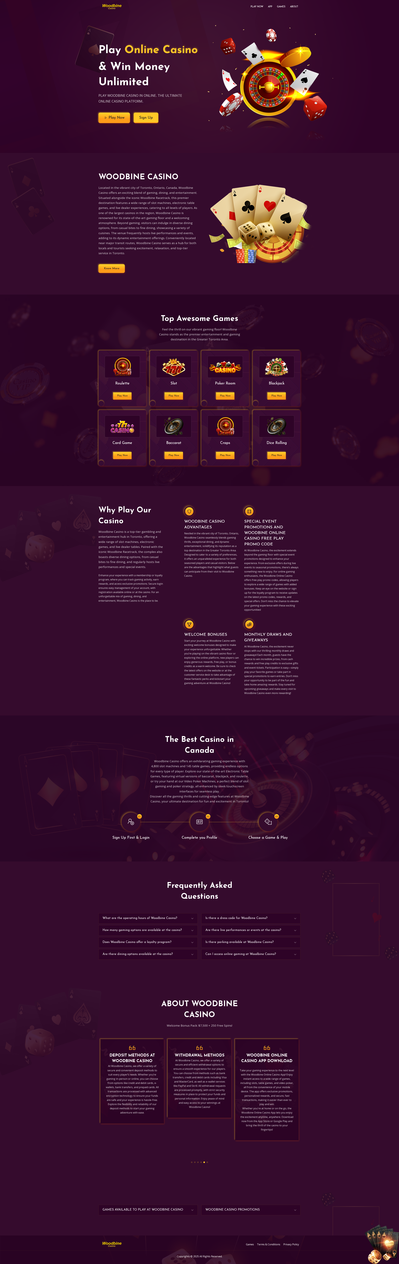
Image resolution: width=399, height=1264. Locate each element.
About (294, 7)
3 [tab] (198, 1162)
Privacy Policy (291, 1244)
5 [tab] (204, 1162)
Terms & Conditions (268, 1244)
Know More (111, 268)
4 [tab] (201, 1162)
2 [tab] (195, 1162)
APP (270, 7)
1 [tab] (191, 1162)
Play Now (257, 7)
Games (281, 7)
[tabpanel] (132, 1089)
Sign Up (146, 118)
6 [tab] (207, 1162)
